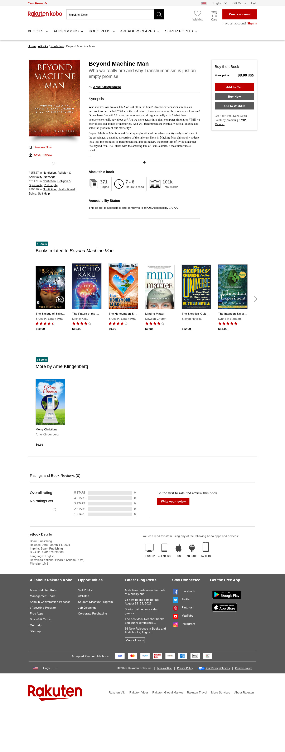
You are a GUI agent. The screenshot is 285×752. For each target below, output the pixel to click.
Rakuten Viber (138, 692)
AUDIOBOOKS (66, 31)
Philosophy (51, 185)
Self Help (44, 193)
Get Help (36, 625)
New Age (49, 176)
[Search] (159, 14)
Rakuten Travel (197, 692)
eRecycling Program (43, 607)
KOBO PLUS (100, 31)
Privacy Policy (185, 668)
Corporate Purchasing (92, 613)
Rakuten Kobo (45, 14)
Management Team (42, 596)
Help (254, 3)
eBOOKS (36, 31)
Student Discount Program (95, 601)
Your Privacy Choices (218, 668)
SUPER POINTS (179, 31)
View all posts (135, 640)
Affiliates (83, 596)
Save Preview (43, 155)
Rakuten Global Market (167, 692)
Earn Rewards (37, 3)
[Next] (255, 299)
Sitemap (35, 631)
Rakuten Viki (117, 692)
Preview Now (43, 147)
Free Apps (36, 613)
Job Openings (87, 607)
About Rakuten (244, 692)
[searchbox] (115, 14)
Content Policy (243, 668)
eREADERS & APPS (138, 31)
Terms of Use (164, 668)
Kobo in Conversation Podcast (50, 601)
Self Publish (85, 590)
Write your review (173, 501)
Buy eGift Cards (40, 619)
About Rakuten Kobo (43, 590)
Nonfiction (49, 172)
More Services (220, 692)
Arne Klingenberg (107, 87)
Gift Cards (239, 3)
